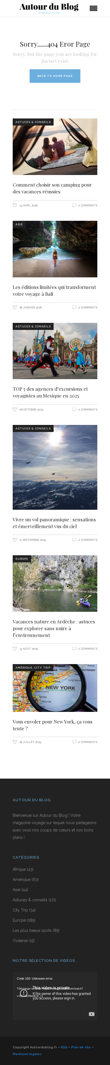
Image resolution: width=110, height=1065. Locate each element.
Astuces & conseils (33, 122)
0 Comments (87, 205)
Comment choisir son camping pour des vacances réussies (52, 188)
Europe (22, 558)
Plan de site (81, 1047)
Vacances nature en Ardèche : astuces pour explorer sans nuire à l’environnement (54, 628)
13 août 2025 (28, 648)
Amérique (24, 667)
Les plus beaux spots (32, 930)
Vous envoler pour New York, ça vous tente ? (53, 724)
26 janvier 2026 (30, 307)
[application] (55, 996)
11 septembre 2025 (32, 539)
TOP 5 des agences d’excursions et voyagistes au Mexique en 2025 (50, 392)
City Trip (42, 667)
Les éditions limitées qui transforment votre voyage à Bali (54, 290)
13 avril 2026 (28, 205)
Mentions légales (27, 1054)
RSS (64, 1047)
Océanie (20, 940)
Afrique (19, 869)
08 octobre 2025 (31, 409)
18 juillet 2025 (30, 742)
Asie (19, 224)
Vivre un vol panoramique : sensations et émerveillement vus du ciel (54, 522)
